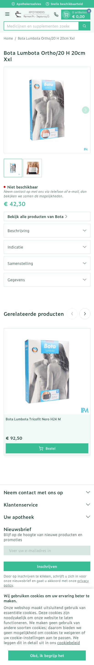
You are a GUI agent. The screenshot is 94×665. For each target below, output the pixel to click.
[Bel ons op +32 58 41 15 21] (56, 14)
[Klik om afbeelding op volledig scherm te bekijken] (47, 110)
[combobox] (41, 25)
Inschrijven (47, 566)
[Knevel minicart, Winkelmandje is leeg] (66, 14)
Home (8, 38)
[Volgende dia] (84, 313)
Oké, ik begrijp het (47, 655)
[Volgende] (85, 110)
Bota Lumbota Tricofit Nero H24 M (33, 419)
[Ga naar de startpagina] (32, 14)
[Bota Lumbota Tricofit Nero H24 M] (47, 371)
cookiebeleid (68, 642)
